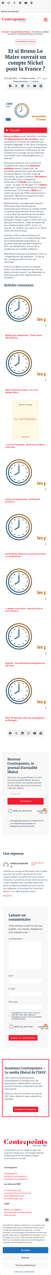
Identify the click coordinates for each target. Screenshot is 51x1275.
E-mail (12, 989)
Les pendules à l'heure (20, 32)
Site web (13, 1002)
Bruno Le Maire (12, 136)
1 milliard (42, 185)
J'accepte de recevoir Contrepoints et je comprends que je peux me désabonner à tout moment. (26, 823)
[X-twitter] (14, 3)
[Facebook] (3, 3)
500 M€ (23, 182)
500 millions (40, 177)
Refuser (25, 1257)
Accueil (5, 32)
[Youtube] (26, 3)
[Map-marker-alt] (31, 3)
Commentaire (16, 939)
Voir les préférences (25, 1265)
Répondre (7, 896)
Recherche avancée (9, 11)
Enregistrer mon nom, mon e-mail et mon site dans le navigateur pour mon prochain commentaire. (26, 1016)
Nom (12, 976)
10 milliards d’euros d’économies (21, 139)
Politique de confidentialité (24, 1271)
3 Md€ (33, 190)
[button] (47, 1219)
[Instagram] (9, 3)
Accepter (25, 1250)
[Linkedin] (20, 3)
